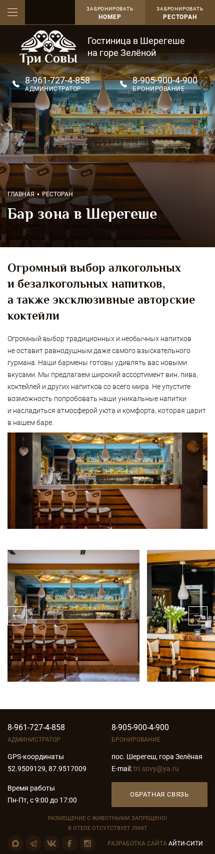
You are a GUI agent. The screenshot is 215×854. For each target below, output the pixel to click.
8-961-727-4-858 (57, 80)
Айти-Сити (185, 843)
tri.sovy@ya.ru (156, 769)
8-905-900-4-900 (165, 80)
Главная (21, 194)
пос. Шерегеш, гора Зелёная (157, 757)
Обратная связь (159, 794)
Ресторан (57, 194)
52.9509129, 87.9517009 (47, 769)
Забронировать (179, 13)
